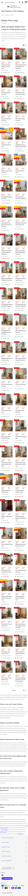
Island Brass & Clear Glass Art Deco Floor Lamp (20, 223)
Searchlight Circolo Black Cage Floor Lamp (20, 279)
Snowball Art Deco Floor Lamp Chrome (6, 625)
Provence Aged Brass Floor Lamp (6, 545)
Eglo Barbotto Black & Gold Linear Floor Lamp (7, 359)
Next (24, 690)
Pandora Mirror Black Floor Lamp (19, 411)
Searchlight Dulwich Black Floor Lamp (6, 197)
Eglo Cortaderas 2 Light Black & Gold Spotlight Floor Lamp (20, 252)
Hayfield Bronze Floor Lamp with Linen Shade (20, 93)
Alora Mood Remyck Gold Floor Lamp (20, 331)
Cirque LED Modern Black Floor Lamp (20, 571)
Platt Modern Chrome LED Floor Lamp (6, 385)
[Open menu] (2, 2)
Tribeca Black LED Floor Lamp (6, 411)
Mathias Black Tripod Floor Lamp (21, 437)
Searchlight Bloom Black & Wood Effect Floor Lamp (7, 305)
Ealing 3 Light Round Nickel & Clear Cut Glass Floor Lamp (6, 224)
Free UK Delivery (15, 6)
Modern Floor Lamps (9, 15)
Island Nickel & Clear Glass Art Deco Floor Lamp (20, 197)
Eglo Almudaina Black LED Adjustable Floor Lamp (20, 359)
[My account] (22, 2)
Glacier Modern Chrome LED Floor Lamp (6, 678)
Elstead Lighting (18, 334)
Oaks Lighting (4, 122)
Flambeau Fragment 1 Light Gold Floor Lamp (20, 652)
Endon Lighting (4, 70)
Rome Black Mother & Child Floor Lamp (6, 491)
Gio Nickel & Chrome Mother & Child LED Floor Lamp (20, 518)
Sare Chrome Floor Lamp (20, 384)
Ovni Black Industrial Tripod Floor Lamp (19, 491)
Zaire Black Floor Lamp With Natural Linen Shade (20, 145)
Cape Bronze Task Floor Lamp (6, 145)
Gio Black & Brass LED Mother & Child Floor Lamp (19, 598)
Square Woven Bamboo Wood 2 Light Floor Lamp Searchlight (20, 626)
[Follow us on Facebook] (2, 875)
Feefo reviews (20, 833)
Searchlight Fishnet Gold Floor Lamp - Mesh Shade (20, 305)
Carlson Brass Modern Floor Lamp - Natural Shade (6, 66)
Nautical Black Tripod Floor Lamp (19, 119)
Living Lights (18, 200)
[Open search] (19, 2)
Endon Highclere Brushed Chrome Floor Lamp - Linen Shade (20, 66)
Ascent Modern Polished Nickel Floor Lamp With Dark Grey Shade (20, 679)
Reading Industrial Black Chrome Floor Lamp (20, 545)
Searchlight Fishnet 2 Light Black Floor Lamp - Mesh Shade (6, 332)
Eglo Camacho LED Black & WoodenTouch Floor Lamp (6, 279)
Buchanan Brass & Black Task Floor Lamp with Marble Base (6, 252)
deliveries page (3, 831)
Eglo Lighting (18, 256)
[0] (25, 2)
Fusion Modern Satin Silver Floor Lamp (5, 652)
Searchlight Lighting (6, 200)
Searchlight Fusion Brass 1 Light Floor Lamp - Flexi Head (6, 464)
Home (2, 15)
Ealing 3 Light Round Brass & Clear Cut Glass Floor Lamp (6, 598)
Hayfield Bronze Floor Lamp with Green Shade (6, 571)
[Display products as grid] (23, 45)
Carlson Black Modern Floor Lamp (6, 93)
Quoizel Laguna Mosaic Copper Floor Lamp (6, 437)
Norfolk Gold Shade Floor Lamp (6, 517)
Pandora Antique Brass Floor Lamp (6, 119)
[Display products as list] (26, 45)
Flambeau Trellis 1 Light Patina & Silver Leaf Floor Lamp (20, 464)
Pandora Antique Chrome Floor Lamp (6, 171)
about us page (4, 829)
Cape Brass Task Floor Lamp (19, 171)
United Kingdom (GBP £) (6, 868)
